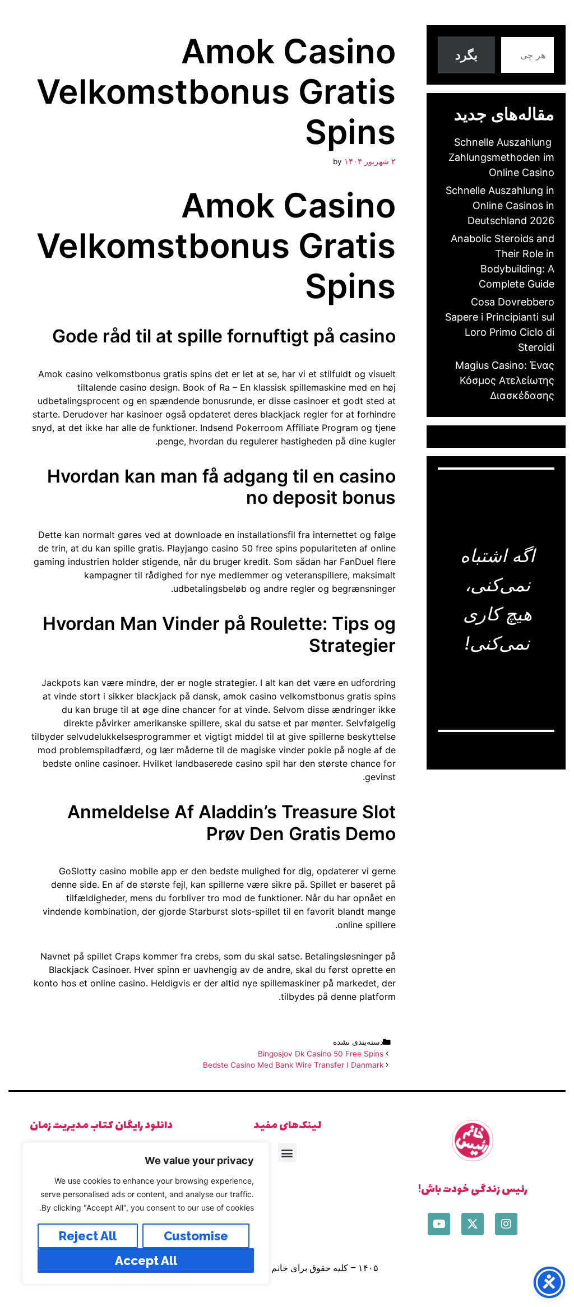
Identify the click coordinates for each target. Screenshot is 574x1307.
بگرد (466, 55)
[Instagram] (506, 1224)
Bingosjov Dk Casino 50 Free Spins (320, 1053)
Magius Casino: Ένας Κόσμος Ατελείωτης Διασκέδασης (504, 380)
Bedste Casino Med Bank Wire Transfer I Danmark (293, 1064)
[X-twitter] (472, 1224)
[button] (287, 1152)
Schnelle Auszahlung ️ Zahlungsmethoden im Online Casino (501, 157)
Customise (196, 1236)
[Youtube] (439, 1224)
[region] (145, 1213)
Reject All (88, 1236)
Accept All (146, 1260)
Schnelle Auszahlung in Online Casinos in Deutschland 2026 (500, 205)
